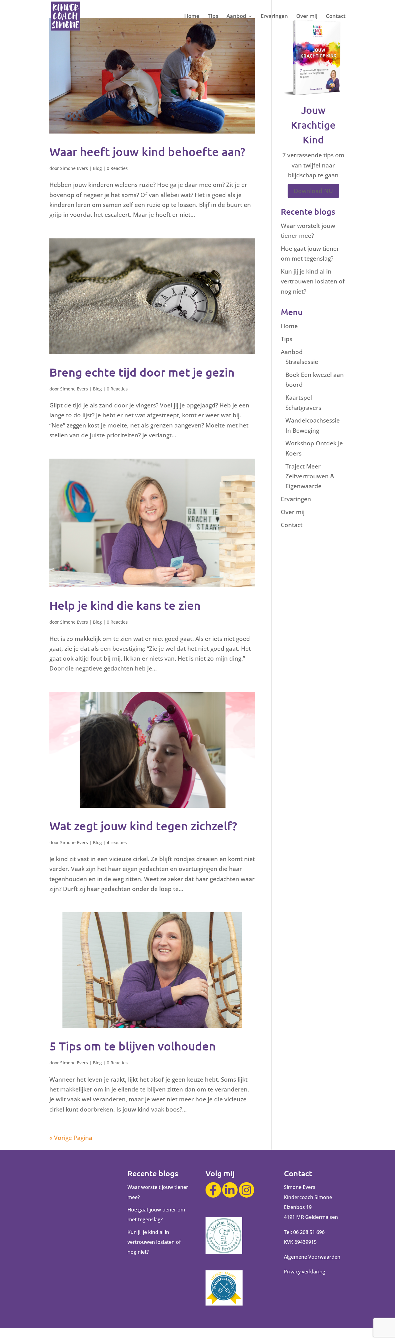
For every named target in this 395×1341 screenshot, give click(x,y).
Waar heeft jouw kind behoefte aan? (147, 151)
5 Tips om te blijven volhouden (132, 1046)
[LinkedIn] (230, 1190)
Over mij (307, 16)
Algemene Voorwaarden (312, 1256)
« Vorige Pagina (70, 1138)
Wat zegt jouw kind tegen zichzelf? (143, 826)
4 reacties (117, 842)
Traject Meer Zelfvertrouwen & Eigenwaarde (310, 476)
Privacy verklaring (304, 1271)
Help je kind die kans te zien (125, 605)
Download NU (313, 191)
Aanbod (236, 16)
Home (191, 16)
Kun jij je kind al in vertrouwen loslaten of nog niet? (313, 281)
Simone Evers (74, 168)
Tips (213, 16)
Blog (97, 168)
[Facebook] (213, 1190)
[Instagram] (246, 1190)
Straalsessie (301, 362)
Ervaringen (274, 16)
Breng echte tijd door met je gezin (142, 372)
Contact (336, 16)
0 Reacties (117, 168)
